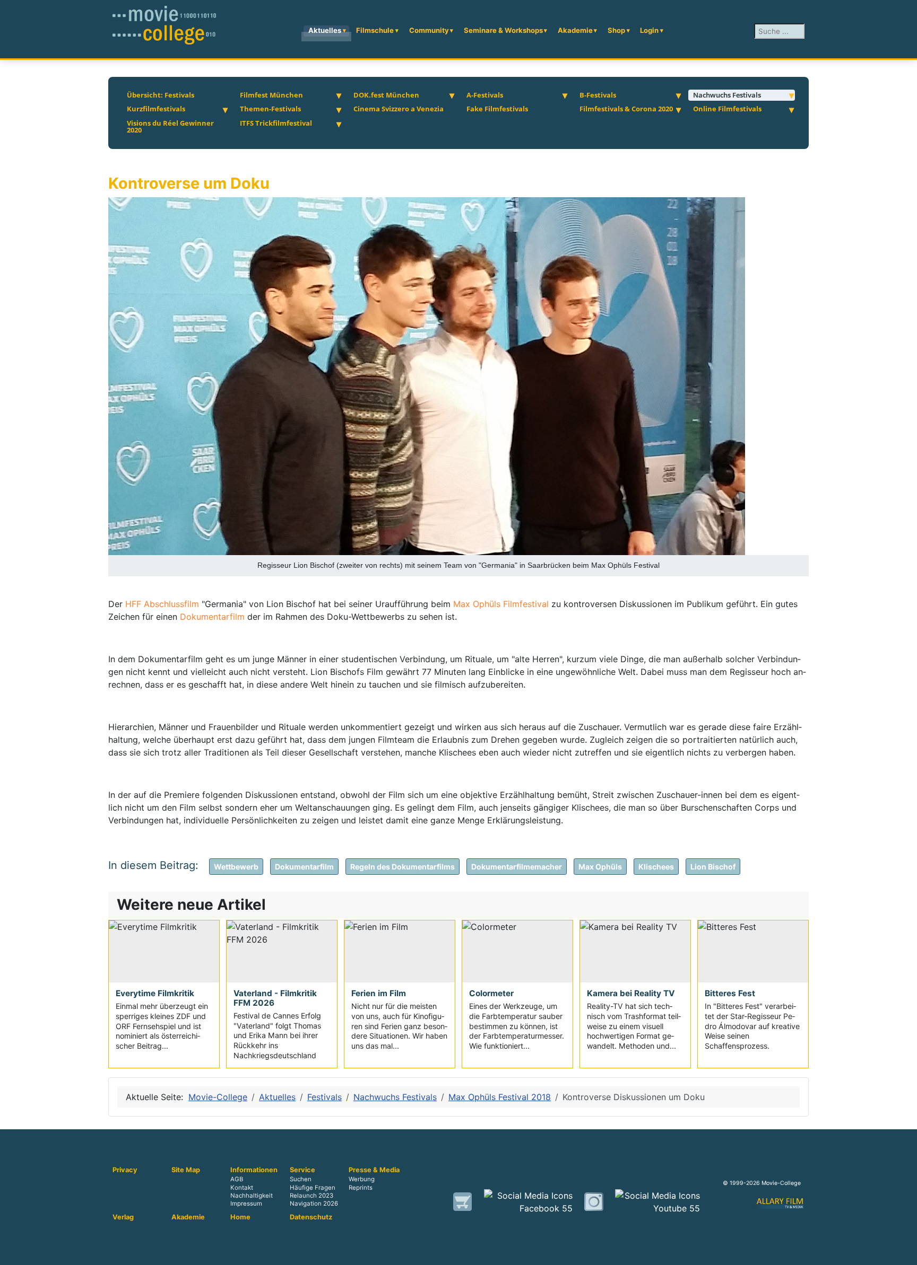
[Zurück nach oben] (904, 1252)
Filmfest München (271, 95)
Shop (616, 30)
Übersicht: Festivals (160, 95)
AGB (236, 1179)
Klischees (656, 866)
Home (240, 1217)
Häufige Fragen (312, 1187)
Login (649, 30)
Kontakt (241, 1187)
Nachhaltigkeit (251, 1195)
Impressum (246, 1203)
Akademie (575, 30)
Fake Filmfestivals (497, 108)
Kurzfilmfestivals (156, 108)
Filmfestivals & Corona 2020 (626, 108)
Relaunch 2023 (311, 1195)
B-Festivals (597, 95)
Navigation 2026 (314, 1203)
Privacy (125, 1170)
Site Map (185, 1170)
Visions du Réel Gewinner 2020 (170, 126)
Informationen (254, 1170)
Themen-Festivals (270, 108)
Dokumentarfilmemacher (516, 866)
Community (429, 30)
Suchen (301, 1179)
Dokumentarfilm (213, 616)
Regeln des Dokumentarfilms (402, 866)
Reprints (361, 1187)
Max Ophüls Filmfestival (501, 604)
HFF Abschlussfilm (162, 604)
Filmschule (375, 30)
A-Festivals (484, 95)
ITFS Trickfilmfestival (276, 123)
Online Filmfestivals (727, 108)
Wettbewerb (236, 866)
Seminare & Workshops (503, 30)
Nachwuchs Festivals (727, 95)
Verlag (123, 1217)
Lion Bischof (713, 866)
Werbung (362, 1179)
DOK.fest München (386, 95)
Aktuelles (324, 30)
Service (302, 1170)
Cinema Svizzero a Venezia (398, 108)
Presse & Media (374, 1170)
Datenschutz (311, 1217)
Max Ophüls (600, 866)
